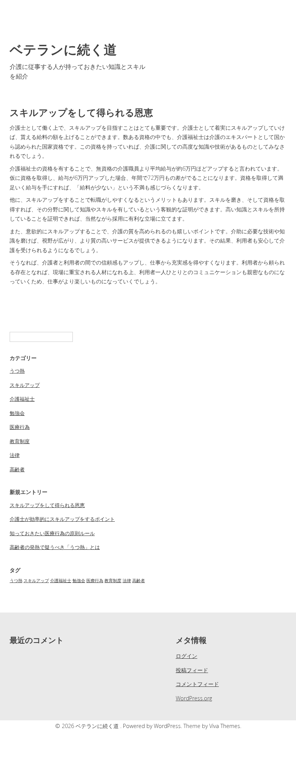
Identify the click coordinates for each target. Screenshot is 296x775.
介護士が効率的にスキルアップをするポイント (62, 519)
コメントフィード (197, 684)
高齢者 (17, 469)
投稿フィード (192, 670)
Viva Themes (224, 726)
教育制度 (20, 441)
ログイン (186, 656)
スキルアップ (25, 385)
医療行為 (20, 426)
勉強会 (17, 413)
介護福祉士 (22, 398)
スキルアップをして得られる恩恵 (47, 505)
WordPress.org (194, 698)
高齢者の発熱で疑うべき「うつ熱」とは (55, 547)
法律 (15, 455)
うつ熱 (17, 370)
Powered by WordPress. (153, 726)
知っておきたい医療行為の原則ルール (52, 533)
